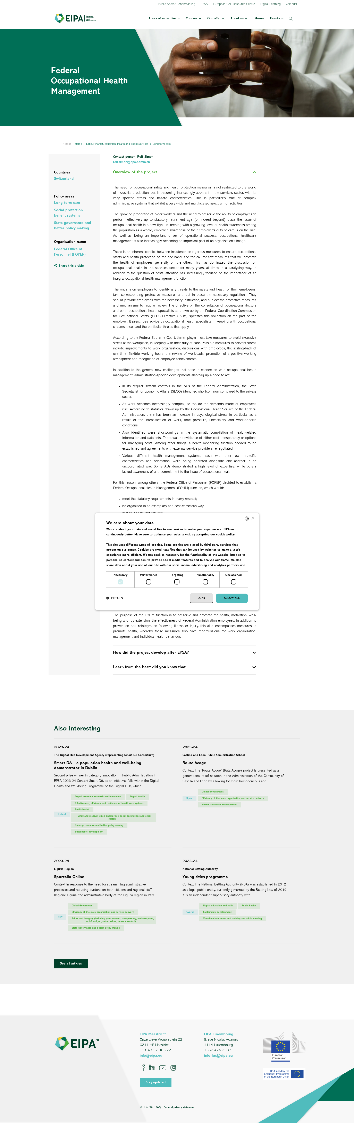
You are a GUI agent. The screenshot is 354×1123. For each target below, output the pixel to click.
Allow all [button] (232, 598)
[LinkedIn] (152, 1068)
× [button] (252, 518)
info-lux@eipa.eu (218, 1056)
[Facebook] (143, 1068)
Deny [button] (201, 598)
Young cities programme (205, 877)
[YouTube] (162, 1068)
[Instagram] (173, 1068)
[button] (178, 18)
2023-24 (61, 747)
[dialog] (177, 561)
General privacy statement (179, 1107)
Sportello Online (69, 877)
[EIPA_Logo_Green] (75, 18)
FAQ (158, 1107)
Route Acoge (194, 763)
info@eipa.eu (151, 1056)
